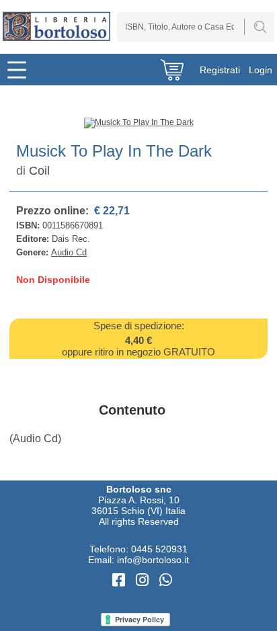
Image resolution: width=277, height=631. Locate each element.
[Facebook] (120, 580)
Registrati (220, 70)
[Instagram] (144, 580)
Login (260, 70)
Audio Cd (69, 252)
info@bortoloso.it (153, 559)
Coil (39, 170)
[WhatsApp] (165, 580)
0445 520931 (159, 549)
